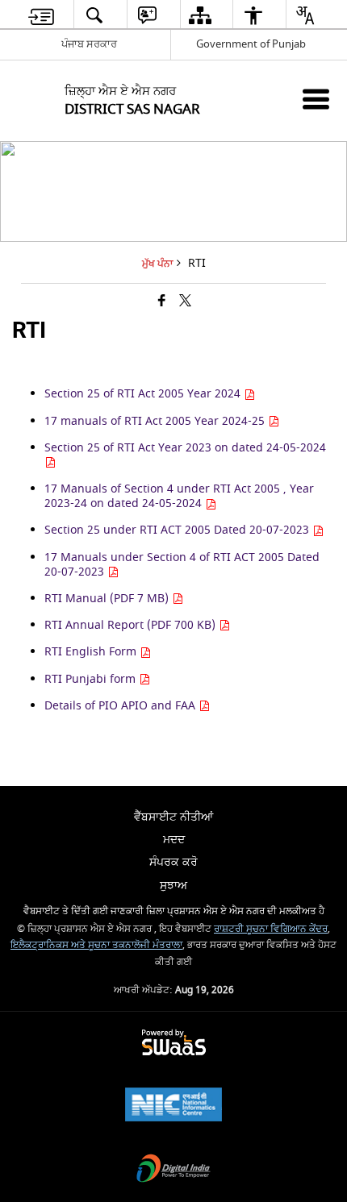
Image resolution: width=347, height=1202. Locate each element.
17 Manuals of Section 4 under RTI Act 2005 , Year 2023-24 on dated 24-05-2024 (179, 496)
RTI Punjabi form (91, 679)
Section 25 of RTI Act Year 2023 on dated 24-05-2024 (185, 447)
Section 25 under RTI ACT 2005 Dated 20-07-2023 (178, 530)
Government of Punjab (251, 44)
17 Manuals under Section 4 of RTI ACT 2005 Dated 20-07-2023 (182, 564)
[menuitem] (41, 15)
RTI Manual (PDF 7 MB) (108, 598)
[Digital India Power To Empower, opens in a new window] (173, 1170)
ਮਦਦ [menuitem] (174, 839)
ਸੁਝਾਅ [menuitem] (173, 885)
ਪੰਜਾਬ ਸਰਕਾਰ (89, 44)
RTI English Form (92, 651)
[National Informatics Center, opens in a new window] (173, 1106)
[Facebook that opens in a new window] (162, 302)
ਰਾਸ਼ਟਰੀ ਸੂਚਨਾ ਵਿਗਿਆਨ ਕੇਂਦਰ (271, 929)
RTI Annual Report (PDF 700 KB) (131, 625)
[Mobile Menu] (316, 99)
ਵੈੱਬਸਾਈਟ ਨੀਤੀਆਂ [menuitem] (173, 817)
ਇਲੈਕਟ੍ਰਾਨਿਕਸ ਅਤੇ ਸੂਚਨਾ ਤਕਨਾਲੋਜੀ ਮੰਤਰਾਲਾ (96, 945)
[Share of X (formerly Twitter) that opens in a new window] (185, 302)
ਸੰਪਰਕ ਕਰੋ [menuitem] (173, 862)
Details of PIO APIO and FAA (121, 705)
